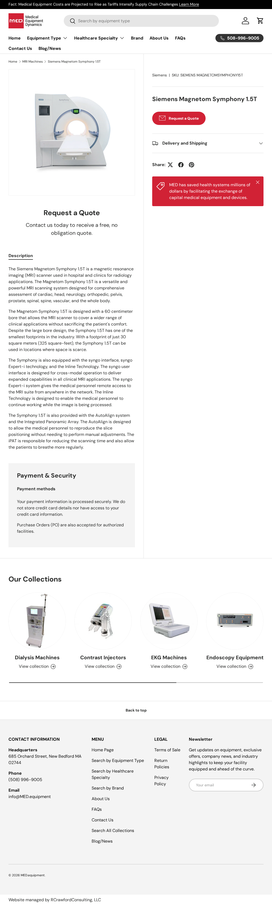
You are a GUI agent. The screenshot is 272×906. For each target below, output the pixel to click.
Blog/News (50, 48)
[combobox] (141, 21)
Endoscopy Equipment (235, 657)
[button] (260, 21)
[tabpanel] (71, 358)
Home (14, 38)
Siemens (159, 75)
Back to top (136, 710)
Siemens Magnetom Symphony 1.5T (74, 61)
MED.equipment (33, 875)
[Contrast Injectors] (103, 621)
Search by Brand (108, 788)
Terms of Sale (167, 750)
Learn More (189, 4)
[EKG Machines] (169, 621)
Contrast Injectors (103, 657)
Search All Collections (113, 830)
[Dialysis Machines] (37, 621)
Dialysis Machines (37, 657)
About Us (159, 38)
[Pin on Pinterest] (191, 164)
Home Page (103, 750)
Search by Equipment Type (118, 760)
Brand (137, 38)
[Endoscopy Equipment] (234, 621)
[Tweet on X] (170, 164)
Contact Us (20, 48)
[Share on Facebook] (181, 164)
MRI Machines (32, 61)
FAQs (180, 38)
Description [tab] (20, 255)
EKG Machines (169, 657)
